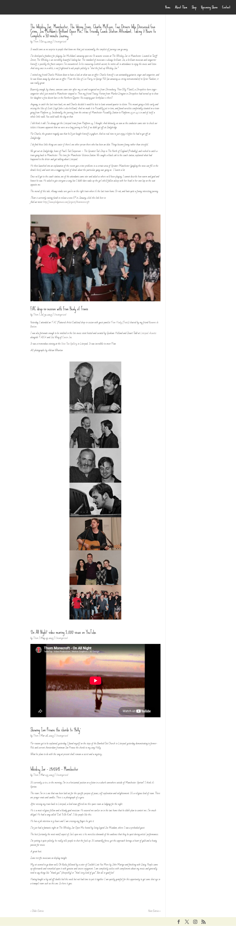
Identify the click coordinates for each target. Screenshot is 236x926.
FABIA (43, 337)
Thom (35, 41)
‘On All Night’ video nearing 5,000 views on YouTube (63, 632)
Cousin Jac (67, 337)
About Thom (181, 8)
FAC (53, 322)
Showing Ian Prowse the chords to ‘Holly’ (55, 729)
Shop (194, 8)
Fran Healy (116, 322)
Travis (125, 322)
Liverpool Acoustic (148, 333)
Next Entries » (154, 911)
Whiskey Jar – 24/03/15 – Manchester (54, 769)
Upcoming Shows (209, 8)
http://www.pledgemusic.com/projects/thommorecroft (66, 202)
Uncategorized (60, 41)
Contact (226, 8)
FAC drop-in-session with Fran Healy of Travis (59, 308)
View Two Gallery (69, 343)
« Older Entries (37, 911)
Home (168, 8)
